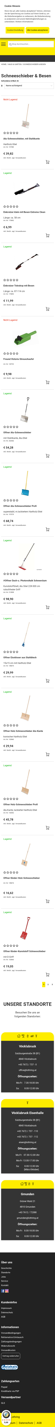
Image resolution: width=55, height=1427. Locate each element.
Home (4, 64)
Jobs (3, 1277)
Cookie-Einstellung (15, 30)
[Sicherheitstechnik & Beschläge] (28, 1037)
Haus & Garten (15, 64)
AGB (3, 1317)
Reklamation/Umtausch (12, 1337)
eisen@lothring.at (27, 1142)
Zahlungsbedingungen (11, 1341)
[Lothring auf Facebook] (3, 1291)
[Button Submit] (47, 162)
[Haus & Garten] (19, 1037)
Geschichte (6, 1268)
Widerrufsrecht (8, 1346)
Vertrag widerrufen (10, 1356)
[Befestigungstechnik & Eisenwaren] (36, 1037)
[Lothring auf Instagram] (6, 1291)
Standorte (5, 1272)
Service (4, 1281)
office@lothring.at (27, 1070)
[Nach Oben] (51, 1423)
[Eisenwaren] (27, 1103)
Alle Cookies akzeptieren (37, 30)
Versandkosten (8, 1350)
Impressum (6, 1308)
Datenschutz (7, 1312)
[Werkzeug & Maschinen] (23, 1037)
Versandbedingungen (11, 1333)
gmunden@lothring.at (27, 1218)
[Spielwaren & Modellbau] (32, 1037)
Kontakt (4, 1285)
